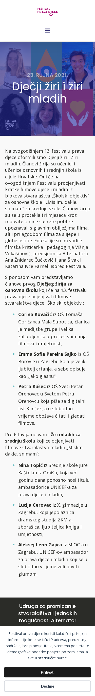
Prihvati (47, 672)
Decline (47, 686)
